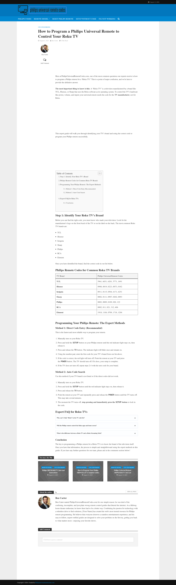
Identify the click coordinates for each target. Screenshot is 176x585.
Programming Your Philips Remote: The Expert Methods (80, 184)
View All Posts (131, 491)
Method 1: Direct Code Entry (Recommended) (81, 189)
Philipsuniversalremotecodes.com (44, 582)
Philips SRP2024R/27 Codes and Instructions (53, 471)
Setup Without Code (86, 19)
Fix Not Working (107, 19)
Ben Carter (55, 41)
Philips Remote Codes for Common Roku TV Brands (79, 180)
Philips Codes (24, 19)
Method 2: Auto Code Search (75, 192)
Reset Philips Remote (62, 19)
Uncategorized (44, 27)
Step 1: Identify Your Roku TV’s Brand (74, 176)
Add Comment (45, 63)
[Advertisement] (96, 59)
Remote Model (41, 19)
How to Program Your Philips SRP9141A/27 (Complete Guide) (88, 471)
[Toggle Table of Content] (98, 173)
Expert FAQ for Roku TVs (69, 198)
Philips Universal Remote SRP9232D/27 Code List (122, 471)
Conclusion (69, 203)
